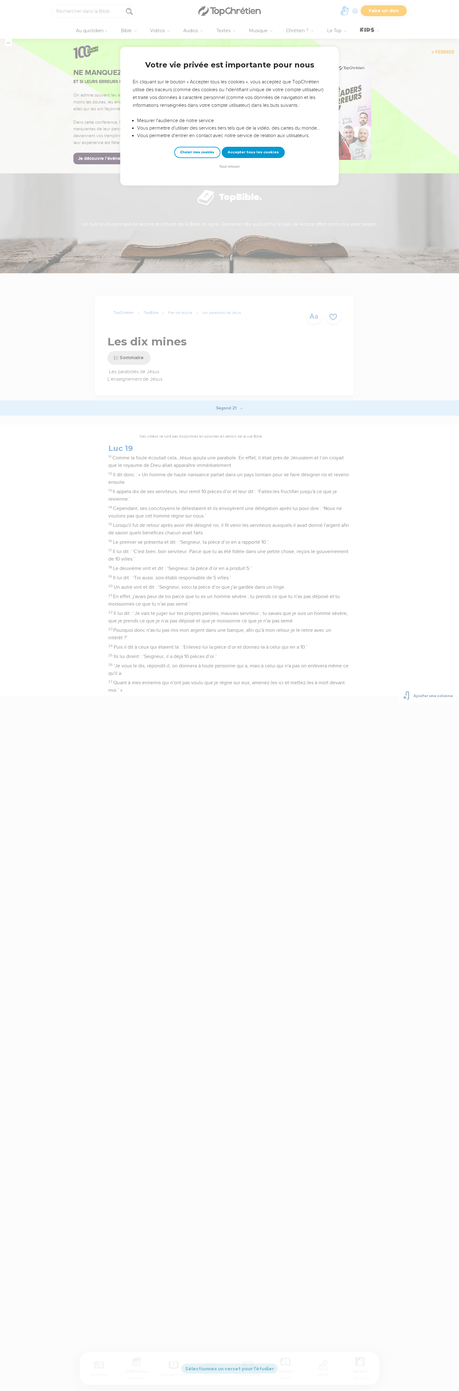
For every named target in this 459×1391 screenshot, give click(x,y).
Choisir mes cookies (197, 152)
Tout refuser (229, 167)
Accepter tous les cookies (253, 152)
